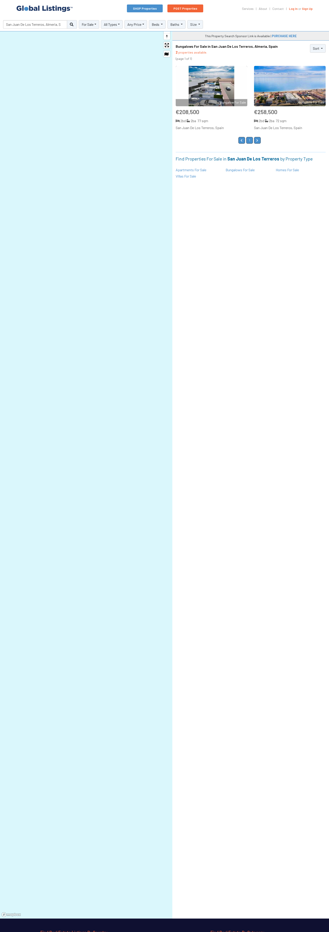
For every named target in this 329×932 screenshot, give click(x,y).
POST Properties (185, 8)
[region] (86, 468)
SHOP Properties (145, 8)
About (263, 9)
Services (248, 9)
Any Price (134, 24)
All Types (110, 24)
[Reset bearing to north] (167, 36)
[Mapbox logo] (11, 914)
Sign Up (307, 9)
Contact (278, 9)
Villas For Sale (186, 176)
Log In (293, 9)
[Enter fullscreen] (167, 45)
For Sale (88, 24)
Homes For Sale (287, 170)
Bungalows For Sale (240, 170)
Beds (156, 24)
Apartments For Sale (191, 170)
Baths (175, 24)
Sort (316, 48)
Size (193, 24)
